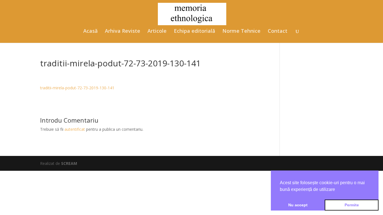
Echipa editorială (194, 31)
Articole (157, 31)
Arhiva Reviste (122, 31)
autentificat (74, 129)
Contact (277, 31)
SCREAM (69, 163)
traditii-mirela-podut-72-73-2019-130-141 (77, 87)
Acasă (90, 31)
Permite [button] (352, 205)
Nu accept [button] (298, 205)
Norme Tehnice (241, 31)
